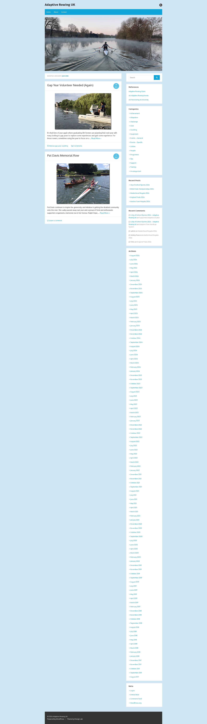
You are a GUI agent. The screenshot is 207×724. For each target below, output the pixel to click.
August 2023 (134, 392)
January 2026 (135, 280)
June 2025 (134, 305)
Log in (132, 690)
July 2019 (133, 586)
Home (48, 12)
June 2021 (133, 499)
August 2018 (134, 627)
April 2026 (134, 272)
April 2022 (134, 458)
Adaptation (134, 117)
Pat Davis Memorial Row (63, 155)
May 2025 (133, 309)
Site (131, 159)
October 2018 (135, 619)
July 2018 (133, 631)
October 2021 (135, 483)
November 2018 (136, 615)
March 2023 (134, 412)
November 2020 (136, 528)
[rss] (160, 5)
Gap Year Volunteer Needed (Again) (70, 85)
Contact (64, 12)
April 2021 (133, 507)
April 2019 (133, 598)
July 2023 (133, 396)
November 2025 (136, 288)
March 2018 (134, 648)
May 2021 (133, 503)
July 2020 (133, 540)
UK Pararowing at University (138, 100)
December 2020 (136, 524)
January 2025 (135, 326)
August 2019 (134, 582)
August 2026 (134, 255)
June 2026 (134, 264)
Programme (134, 155)
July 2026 (133, 260)
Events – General (136, 138)
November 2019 (135, 569)
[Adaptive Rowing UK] (103, 44)
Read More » (96, 138)
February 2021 (135, 516)
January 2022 (135, 470)
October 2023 (135, 384)
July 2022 (133, 445)
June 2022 (134, 450)
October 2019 (135, 574)
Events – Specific (136, 142)
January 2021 (134, 520)
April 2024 (134, 359)
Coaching (133, 130)
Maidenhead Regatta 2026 (139, 193)
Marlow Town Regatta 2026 (140, 201)
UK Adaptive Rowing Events (139, 95)
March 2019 (134, 602)
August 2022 (134, 441)
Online (132, 146)
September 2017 (136, 673)
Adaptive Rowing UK (60, 4)
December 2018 (136, 611)
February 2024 (135, 367)
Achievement (135, 113)
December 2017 (135, 660)
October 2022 (135, 433)
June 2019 (133, 590)
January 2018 (134, 656)
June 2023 (134, 400)
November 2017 (135, 664)
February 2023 (135, 417)
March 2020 (134, 553)
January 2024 (135, 371)
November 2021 (135, 479)
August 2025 (134, 297)
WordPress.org (135, 703)
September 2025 (136, 293)
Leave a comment (55, 220)
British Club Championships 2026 (142, 189)
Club (132, 126)
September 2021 (136, 487)
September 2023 (136, 388)
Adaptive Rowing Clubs (137, 91)
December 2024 (136, 330)
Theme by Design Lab (75, 719)
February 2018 (135, 652)
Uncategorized (135, 171)
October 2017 (135, 669)
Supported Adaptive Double (149, 218)
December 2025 (136, 284)
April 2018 (133, 644)
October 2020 (135, 532)
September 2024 (136, 342)
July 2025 (133, 301)
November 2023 (136, 379)
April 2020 (134, 549)
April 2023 (134, 408)
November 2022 (136, 429)
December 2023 (136, 375)
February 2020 (135, 557)
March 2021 (134, 512)
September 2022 (136, 437)
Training (133, 167)
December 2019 (135, 565)
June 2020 (134, 545)
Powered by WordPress (55, 719)
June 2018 (133, 635)
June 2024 (134, 355)
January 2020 (135, 561)
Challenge (134, 122)
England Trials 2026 (137, 197)
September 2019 (136, 578)
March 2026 (134, 276)
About (56, 12)
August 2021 (134, 491)
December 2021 (135, 474)
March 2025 (134, 317)
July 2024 (133, 350)
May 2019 (133, 594)
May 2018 (133, 640)
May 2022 (133, 454)
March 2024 (134, 363)
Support (133, 163)
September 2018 (136, 623)
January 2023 (135, 421)
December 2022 (136, 425)
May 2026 (133, 268)
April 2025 (134, 313)
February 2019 (135, 607)
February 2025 (135, 322)
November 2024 (136, 334)
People (132, 150)
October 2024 (135, 338)
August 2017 (134, 677)
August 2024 (134, 346)
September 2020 (136, 536)
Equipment (134, 134)
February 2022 (135, 466)
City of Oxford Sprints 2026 (140, 185)
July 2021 (133, 495)
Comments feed (136, 699)
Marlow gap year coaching (58, 146)
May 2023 (133, 404)
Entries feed (134, 695)
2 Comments (77, 146)
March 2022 (134, 462)
